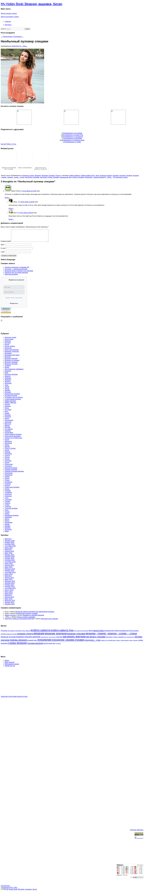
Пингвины (8, 454)
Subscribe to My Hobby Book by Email (14, 696)
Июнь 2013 (9, 593)
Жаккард (8, 378)
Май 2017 (8, 539)
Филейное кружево (12, 515)
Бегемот (8, 342)
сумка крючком (124, 640)
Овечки (7, 446)
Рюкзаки (8, 491)
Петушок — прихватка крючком (16, 269)
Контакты (8, 25)
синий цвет (112, 640)
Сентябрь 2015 (10, 562)
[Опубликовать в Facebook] (72, 133)
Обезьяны (8, 443)
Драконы (8, 371)
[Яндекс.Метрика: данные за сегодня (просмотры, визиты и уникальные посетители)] (136, 830)
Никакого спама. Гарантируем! (13, 297)
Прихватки (8, 473)
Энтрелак (8, 529)
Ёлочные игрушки (11, 374)
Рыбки (7, 489)
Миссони (8, 424)
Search (3, 29)
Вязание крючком (11, 358)
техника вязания (35, 643)
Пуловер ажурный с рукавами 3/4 (17, 267)
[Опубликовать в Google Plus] (72, 135)
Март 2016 (8, 553)
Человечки (8, 522)
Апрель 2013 (9, 597)
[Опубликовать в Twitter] (72, 142)
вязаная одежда (106, 175)
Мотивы (7, 427)
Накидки (8, 431)
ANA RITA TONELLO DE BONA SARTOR (19, 618)
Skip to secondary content (10, 17)
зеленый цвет (44, 637)
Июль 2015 (9, 563)
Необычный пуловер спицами (27, 613)
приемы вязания (18, 640)
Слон (7, 498)
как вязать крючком (74, 636)
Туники (7, 512)
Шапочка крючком (11, 274)
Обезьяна (8, 441)
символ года (104, 640)
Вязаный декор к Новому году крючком (19, 271)
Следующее (18, 36)
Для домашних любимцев (14, 369)
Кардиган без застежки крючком (16, 272)
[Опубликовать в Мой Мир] (72, 138)
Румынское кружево (12, 487)
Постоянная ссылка (120, 177)
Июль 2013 (9, 592)
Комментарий (6, 241)
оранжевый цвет (66, 177)
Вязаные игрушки (11, 364)
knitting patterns (74, 175)
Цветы (7, 519)
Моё (75, 630)
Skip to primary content (9, 13)
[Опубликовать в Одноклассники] (72, 140)
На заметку (9, 429)
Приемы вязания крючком (14, 471)
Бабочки (8, 341)
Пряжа (7, 476)
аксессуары (98, 630)
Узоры (7, 513)
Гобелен (8, 365)
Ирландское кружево (12, 394)
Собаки (7, 501)
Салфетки (8, 492)
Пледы (7, 457)
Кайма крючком (10, 401)
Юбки (7, 531)
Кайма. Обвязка (10, 402)
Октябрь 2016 (10, 544)
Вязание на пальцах (12, 360)
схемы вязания (98, 177)
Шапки (7, 524)
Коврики (8, 406)
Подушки (8, 461)
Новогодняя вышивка (13, 436)
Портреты (8, 466)
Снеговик (8, 499)
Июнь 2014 (9, 574)
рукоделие (88, 177)
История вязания (11, 395)
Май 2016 (8, 549)
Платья (58, 175)
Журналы (8, 383)
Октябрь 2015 (10, 560)
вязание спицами (125, 175)
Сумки (7, 505)
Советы (7, 503)
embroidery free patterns (22, 630)
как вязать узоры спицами (49, 177)
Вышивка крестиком (12, 355)
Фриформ (8, 517)
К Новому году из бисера (14, 397)
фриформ (58, 643)
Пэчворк (8, 483)
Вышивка (8, 353)
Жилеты (8, 381)
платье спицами (78, 177)
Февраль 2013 (10, 600)
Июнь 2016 (9, 548)
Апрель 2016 (9, 551)
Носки (7, 439)
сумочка (135, 640)
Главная (8, 21)
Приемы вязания (11, 468)
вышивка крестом (125, 630)
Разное (7, 485)
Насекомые (9, 432)
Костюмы (8, 409)
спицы (118, 640)
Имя (3, 244)
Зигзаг (7, 388)
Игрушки (8, 392)
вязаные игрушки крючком (28, 637)
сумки (130, 640)
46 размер (11, 630)
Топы (7, 510)
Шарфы (7, 526)
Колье (7, 408)
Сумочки (8, 506)
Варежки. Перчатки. (12, 351)
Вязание (38, 175)
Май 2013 (8, 595)
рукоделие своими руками (68, 639)
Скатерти (8, 494)
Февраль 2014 (10, 581)
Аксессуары (9, 339)
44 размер (4, 630)
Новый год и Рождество (13, 438)
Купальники (9, 420)
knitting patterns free (88, 175)
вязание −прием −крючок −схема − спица (111, 633)
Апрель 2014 (9, 577)
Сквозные (8, 496)
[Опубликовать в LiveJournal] (72, 136)
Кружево (8, 416)
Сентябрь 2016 (10, 546)
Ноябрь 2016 (9, 542)
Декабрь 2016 (10, 540)
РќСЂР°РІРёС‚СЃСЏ (8, 144)
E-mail (3, 248)
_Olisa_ (24, 46)
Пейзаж (7, 452)
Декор (7, 367)
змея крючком (52, 637)
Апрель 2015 (9, 565)
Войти (7, 660)
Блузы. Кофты (10, 346)
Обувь (7, 445)
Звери (7, 387)
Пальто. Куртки (10, 448)
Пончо (7, 462)
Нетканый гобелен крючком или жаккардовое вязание (34, 611)
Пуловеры (8, 482)
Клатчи (7, 404)
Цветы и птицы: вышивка (26, 617)
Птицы (7, 478)
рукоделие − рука (92, 640)
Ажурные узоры (28, 175)
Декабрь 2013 (10, 583)
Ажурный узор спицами (49, 618)
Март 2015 (8, 567)
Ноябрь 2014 (9, 570)
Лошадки (8, 422)
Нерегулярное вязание (13, 434)
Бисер (7, 344)
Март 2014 (8, 579)
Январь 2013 (9, 602)
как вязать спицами (32, 177)
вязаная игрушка (11, 634)
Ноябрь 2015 (9, 558)
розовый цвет (32, 640)
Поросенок (9, 464)
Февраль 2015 (10, 569)
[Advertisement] (8, 326)
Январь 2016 (9, 555)
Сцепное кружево (11, 508)
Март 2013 (8, 599)
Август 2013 (9, 590)
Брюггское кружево (12, 350)
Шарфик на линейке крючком (33, 615)
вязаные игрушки (8, 637)
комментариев (12, 664)
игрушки (59, 637)
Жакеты (7, 376)
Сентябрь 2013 (10, 588)
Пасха (7, 450)
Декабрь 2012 (10, 604)
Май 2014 (8, 576)
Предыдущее (6, 36)
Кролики (8, 415)
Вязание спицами (48, 175)
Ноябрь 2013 (9, 585)
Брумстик (8, 348)
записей (9, 662)
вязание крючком (56, 633)
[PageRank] (5, 886)
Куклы (7, 418)
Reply (7, 197)
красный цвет (130, 637)
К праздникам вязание (13, 399)
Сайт (2, 252)
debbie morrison (10, 615)
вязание (116, 175)
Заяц (6, 385)
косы (125, 637)
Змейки (7, 390)
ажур (97, 175)
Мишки (7, 425)
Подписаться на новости (16, 280)
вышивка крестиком (111, 630)
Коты (6, 411)
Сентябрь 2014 (10, 572)
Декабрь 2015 (10, 556)
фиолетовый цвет (49, 643)
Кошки (7, 413)
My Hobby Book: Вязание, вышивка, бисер (31, 4)
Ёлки (6, 372)
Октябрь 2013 (10, 586)
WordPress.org (10, 666)
